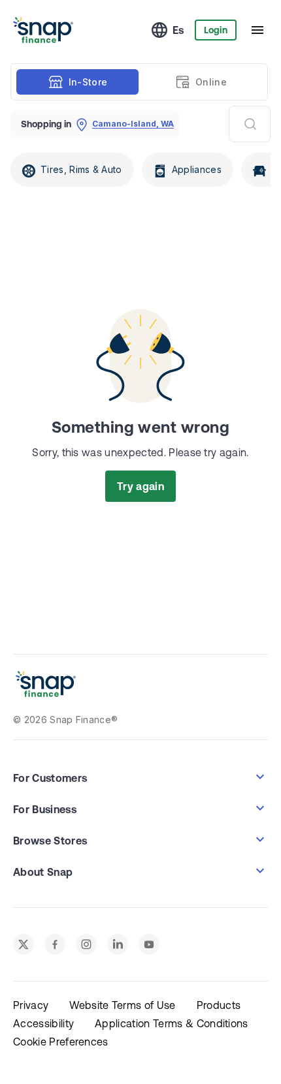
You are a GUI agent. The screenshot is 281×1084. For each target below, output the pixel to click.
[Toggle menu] (257, 30)
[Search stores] (250, 124)
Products (219, 1005)
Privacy (30, 1005)
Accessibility (43, 1023)
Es (178, 30)
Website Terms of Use (122, 1005)
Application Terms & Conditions (171, 1023)
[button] (140, 776)
